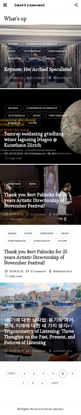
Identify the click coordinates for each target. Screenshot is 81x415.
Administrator (62, 78)
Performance (58, 51)
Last (54, 383)
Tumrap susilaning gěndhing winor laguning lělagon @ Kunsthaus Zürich (34, 139)
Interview (14, 184)
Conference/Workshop (42, 43)
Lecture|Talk (32, 51)
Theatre (50, 58)
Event (12, 51)
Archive (13, 43)
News (32, 184)
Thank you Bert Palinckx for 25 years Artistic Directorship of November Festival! (35, 200)
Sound (32, 58)
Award (12, 233)
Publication (42, 241)
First (11, 373)
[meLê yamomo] (30, 5)
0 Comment (38, 78)
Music (37, 115)
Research (14, 58)
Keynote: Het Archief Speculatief (38, 69)
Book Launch (17, 301)
